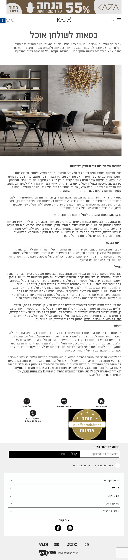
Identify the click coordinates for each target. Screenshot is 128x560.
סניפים (115, 488)
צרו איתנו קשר (32, 371)
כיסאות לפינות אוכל (102, 180)
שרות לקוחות (111, 480)
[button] (3, 20)
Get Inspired (112, 503)
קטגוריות (113, 495)
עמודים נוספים (111, 511)
